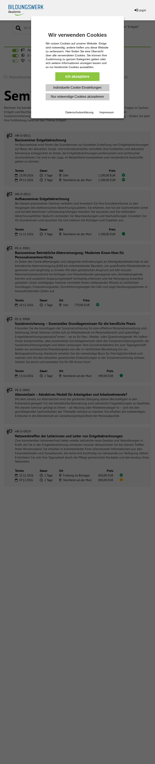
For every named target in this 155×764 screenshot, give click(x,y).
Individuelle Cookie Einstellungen (77, 87)
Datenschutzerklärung (79, 112)
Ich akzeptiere (77, 77)
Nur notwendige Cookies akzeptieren (77, 96)
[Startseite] (28, 9)
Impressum (106, 112)
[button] (140, 10)
